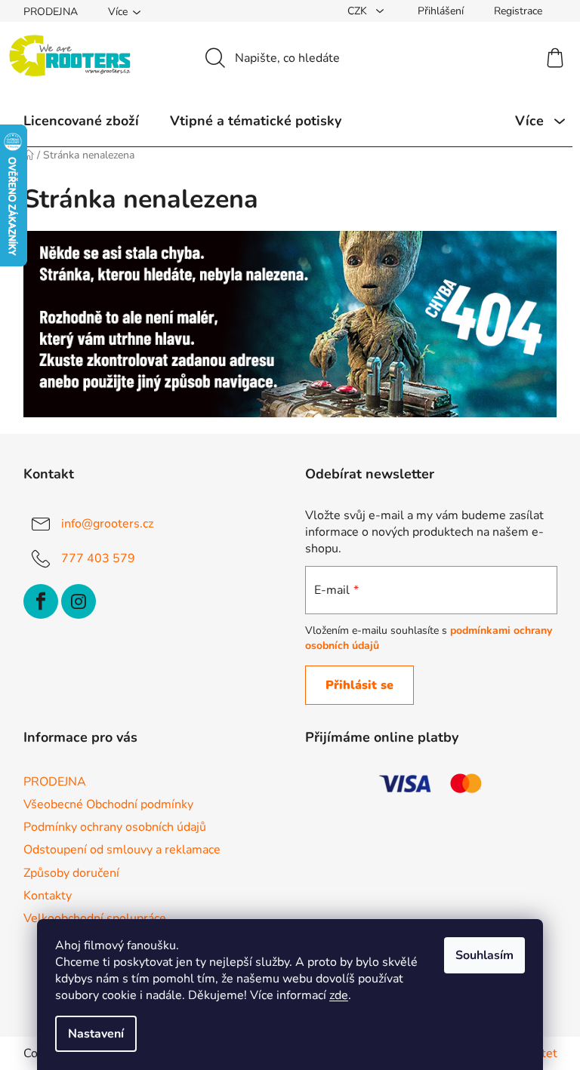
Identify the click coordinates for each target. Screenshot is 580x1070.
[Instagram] (78, 601)
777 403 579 (98, 558)
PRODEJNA (50, 12)
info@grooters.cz (107, 523)
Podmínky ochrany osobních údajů (114, 827)
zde (338, 995)
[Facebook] (40, 601)
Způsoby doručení (71, 873)
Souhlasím (484, 955)
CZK (358, 11)
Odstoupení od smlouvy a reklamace (122, 849)
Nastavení (96, 1033)
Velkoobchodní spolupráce (94, 918)
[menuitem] (81, 120)
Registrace (518, 11)
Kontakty (47, 895)
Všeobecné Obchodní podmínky (108, 804)
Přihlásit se (359, 685)
